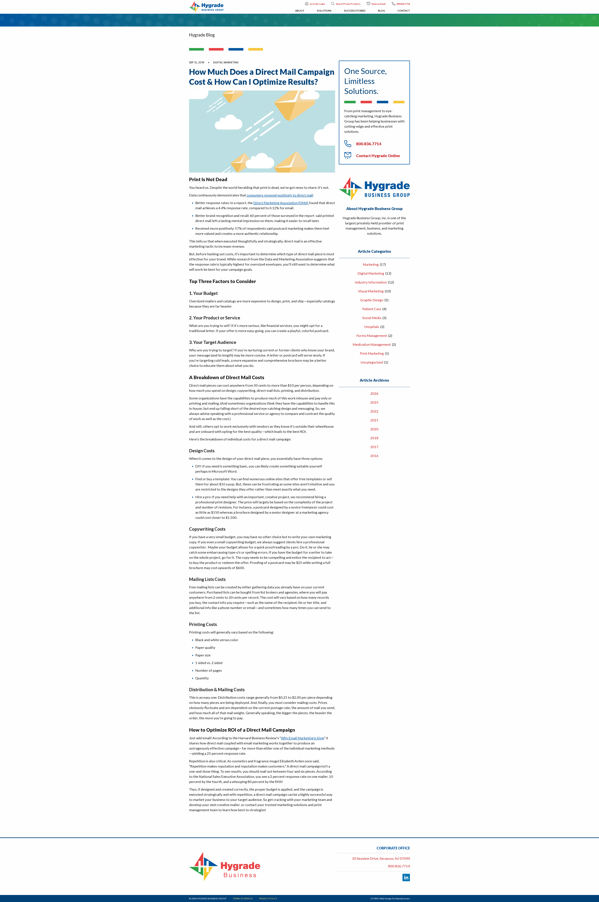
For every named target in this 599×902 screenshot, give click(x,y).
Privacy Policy (268, 898)
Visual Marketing (371, 291)
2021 (374, 420)
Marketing (371, 264)
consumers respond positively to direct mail (280, 195)
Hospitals (372, 327)
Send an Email (378, 3)
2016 (374, 456)
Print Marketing (372, 353)
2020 (374, 429)
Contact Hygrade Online (378, 155)
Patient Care (372, 309)
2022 (374, 411)
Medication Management (372, 344)
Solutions (324, 10)
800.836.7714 (403, 3)
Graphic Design (372, 300)
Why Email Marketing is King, (302, 738)
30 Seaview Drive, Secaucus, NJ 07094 (381, 858)
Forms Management (372, 335)
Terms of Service (243, 898)
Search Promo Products (348, 3)
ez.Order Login (317, 3)
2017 (374, 447)
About (299, 10)
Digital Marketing (371, 273)
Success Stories (354, 10)
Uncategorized (372, 362)
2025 (374, 402)
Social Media (372, 318)
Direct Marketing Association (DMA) (281, 203)
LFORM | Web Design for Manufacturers (390, 898)
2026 (374, 393)
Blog (381, 10)
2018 (374, 438)
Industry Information (371, 282)
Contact (403, 10)
